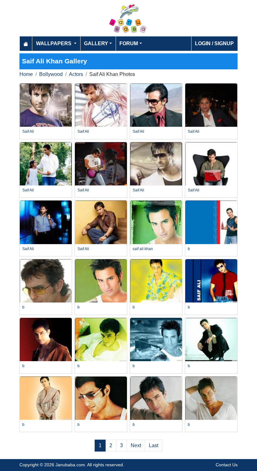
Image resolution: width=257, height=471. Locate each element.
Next (136, 445)
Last (153, 445)
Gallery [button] (96, 43)
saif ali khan (143, 249)
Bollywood (51, 74)
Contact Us (227, 464)
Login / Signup (214, 43)
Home (26, 74)
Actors (76, 74)
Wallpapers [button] (54, 43)
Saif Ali (28, 131)
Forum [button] (128, 43)
